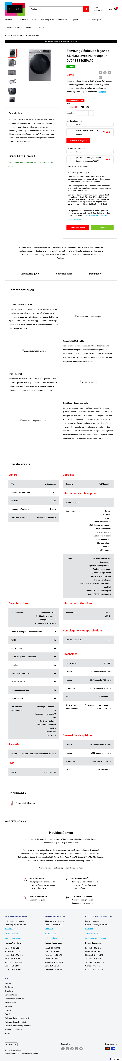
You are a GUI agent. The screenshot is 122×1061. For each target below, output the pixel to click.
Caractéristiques (29, 273)
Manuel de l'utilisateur (25, 803)
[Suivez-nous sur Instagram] (67, 1048)
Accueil (7, 35)
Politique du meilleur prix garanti (18, 1025)
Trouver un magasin (93, 19)
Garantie (8, 1006)
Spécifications (64, 273)
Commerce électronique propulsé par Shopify (22, 1053)
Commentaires (11, 995)
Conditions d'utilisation (14, 998)
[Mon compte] (110, 9)
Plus (39, 27)
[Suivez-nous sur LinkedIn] (81, 1048)
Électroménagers (26, 19)
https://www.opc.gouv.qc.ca (96, 215)
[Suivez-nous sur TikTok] (76, 1048)
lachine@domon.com (54, 938)
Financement (10, 1002)
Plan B (7, 1014)
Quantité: (70, 113)
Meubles (8, 19)
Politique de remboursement (17, 1018)
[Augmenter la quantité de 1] (91, 113)
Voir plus (102, 91)
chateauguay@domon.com (16, 938)
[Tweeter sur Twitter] (109, 72)
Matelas (61, 19)
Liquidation (76, 19)
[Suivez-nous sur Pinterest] (72, 1048)
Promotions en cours (13, 27)
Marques (29, 27)
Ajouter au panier (78, 227)
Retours (8, 1033)
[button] (116, 1059)
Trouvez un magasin (78, 140)
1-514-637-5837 (51, 933)
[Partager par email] (100, 77)
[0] (115, 9)
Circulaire (9, 991)
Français (9, 1044)
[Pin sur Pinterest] (105, 72)
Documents (95, 273)
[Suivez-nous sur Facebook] (63, 1048)
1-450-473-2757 (91, 933)
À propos (8, 983)
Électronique (45, 19)
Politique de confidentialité (16, 1022)
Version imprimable (75, 220)
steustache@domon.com (95, 938)
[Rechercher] (86, 9)
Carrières (9, 987)
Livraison (9, 1010)
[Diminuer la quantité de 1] (78, 113)
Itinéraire (9, 928)
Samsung (70, 75)
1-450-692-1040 (11, 933)
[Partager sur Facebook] (100, 72)
